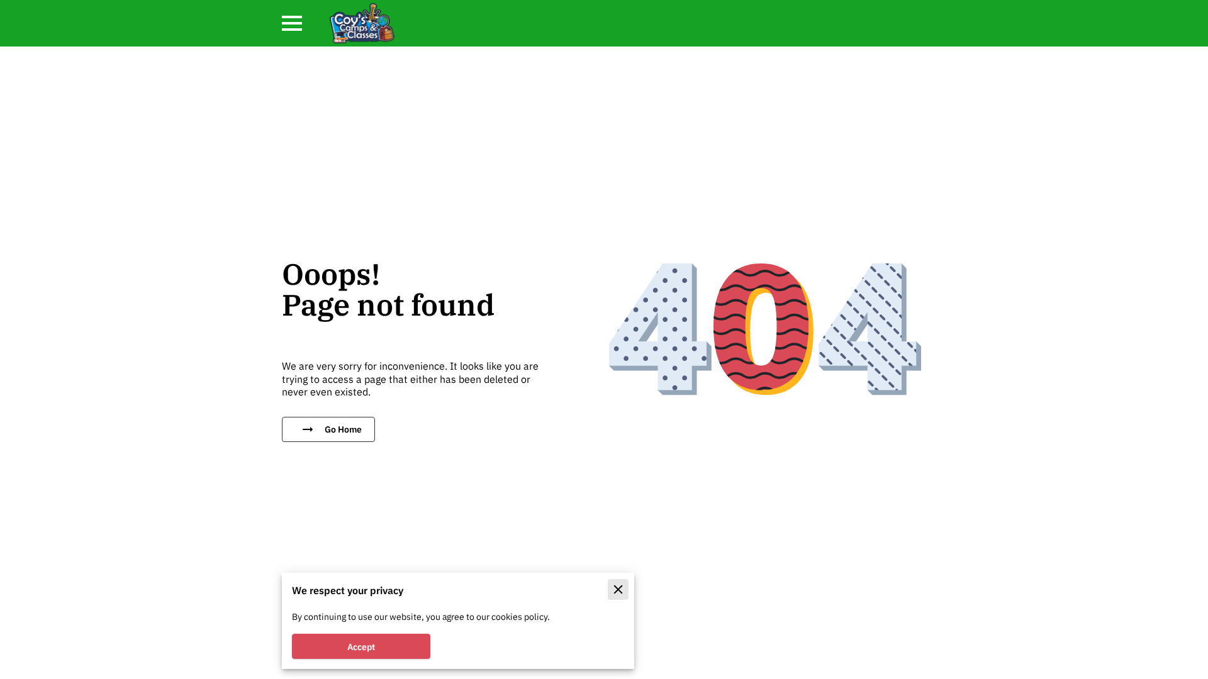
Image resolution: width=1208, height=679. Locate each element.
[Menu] (292, 23)
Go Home (343, 429)
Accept (361, 647)
